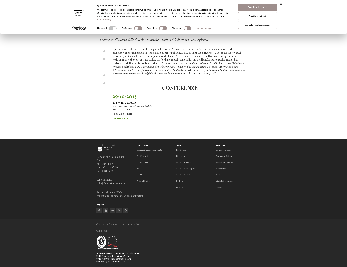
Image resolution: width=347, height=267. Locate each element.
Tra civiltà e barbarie (124, 102)
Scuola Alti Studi (183, 174)
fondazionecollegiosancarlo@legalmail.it (120, 195)
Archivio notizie (222, 174)
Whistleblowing (143, 181)
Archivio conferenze (224, 162)
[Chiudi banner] (281, 4)
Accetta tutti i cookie (257, 7)
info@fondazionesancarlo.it (112, 183)
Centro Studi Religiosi (185, 168)
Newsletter (221, 168)
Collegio (179, 181)
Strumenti (220, 145)
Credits (140, 174)
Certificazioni (142, 156)
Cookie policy (142, 162)
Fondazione (181, 150)
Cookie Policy (104, 19)
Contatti (219, 187)
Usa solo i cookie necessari (257, 25)
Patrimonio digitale (224, 156)
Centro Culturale (183, 162)
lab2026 (179, 187)
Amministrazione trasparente (149, 150)
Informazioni (142, 145)
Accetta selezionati (257, 16)
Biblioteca (180, 156)
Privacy (140, 168)
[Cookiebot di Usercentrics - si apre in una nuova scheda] (79, 28)
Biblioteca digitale (223, 150)
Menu (178, 145)
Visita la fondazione (224, 181)
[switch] (138, 28)
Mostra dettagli (203, 28)
